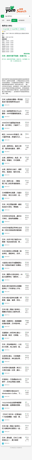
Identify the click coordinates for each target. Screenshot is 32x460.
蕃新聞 (8, 20)
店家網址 (22, 29)
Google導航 (14, 29)
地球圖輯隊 (21, 20)
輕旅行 (14, 20)
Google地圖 (6, 29)
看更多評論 (27, 53)
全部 (3, 20)
